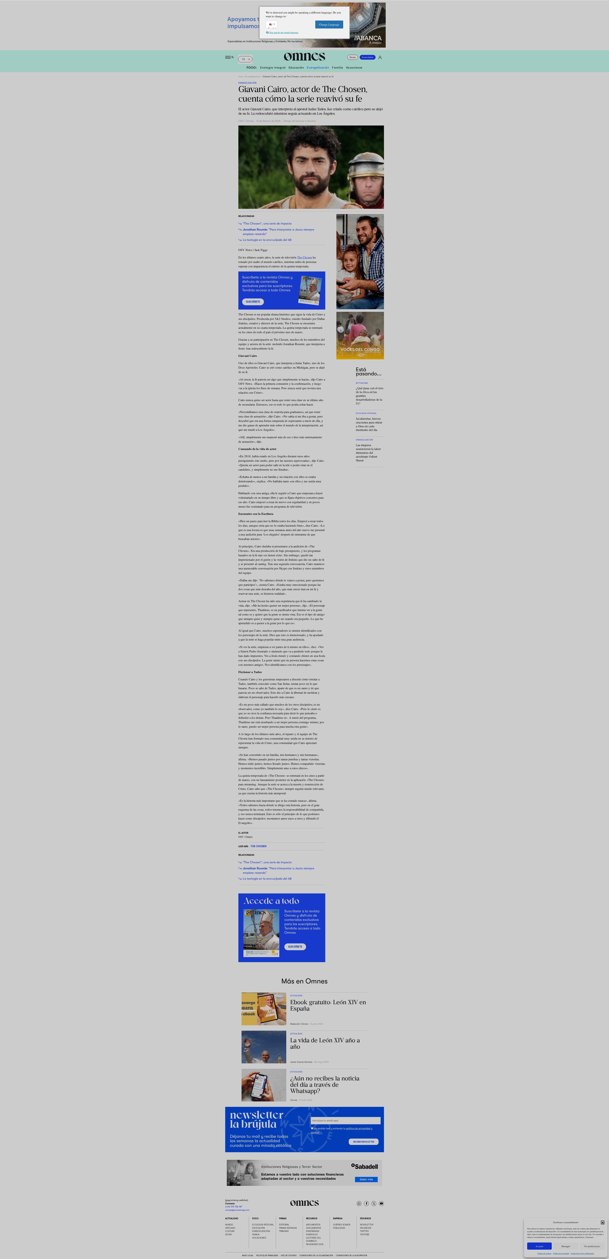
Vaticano (230, 1228)
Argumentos (313, 1224)
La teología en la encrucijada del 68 (267, 240)
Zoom (228, 1234)
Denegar (566, 1246)
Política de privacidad (561, 1253)
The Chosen (304, 257)
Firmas (282, 1218)
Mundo (229, 1224)
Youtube (364, 1234)
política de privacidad (358, 1128)
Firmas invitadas (288, 1228)
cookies (315, 1132)
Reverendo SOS (314, 1244)
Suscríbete (367, 57)
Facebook (365, 1228)
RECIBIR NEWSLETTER (363, 1142)
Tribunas (284, 1231)
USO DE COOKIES (289, 1255)
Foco (240, 76)
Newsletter (366, 1224)
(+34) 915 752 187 (233, 1206)
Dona (353, 57)
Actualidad (231, 1218)
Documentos (313, 1228)
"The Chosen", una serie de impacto (267, 223)
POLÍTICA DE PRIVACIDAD (267, 1255)
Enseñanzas (312, 1231)
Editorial (284, 1224)
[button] (602, 1222)
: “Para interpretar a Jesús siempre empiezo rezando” (278, 232)
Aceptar (539, 1246)
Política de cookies (544, 1253)
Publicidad (339, 1228)
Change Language (329, 24)
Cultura (229, 1231)
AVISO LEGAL (247, 1255)
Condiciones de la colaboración (582, 1253)
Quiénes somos (341, 1224)
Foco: (252, 67)
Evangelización (318, 67)
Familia (337, 67)
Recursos (311, 1218)
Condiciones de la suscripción (351, 1255)
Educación (296, 67)
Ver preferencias (592, 1246)
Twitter (364, 1231)
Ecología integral (273, 67)
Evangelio (312, 1234)
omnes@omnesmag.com (237, 1210)
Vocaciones (354, 67)
